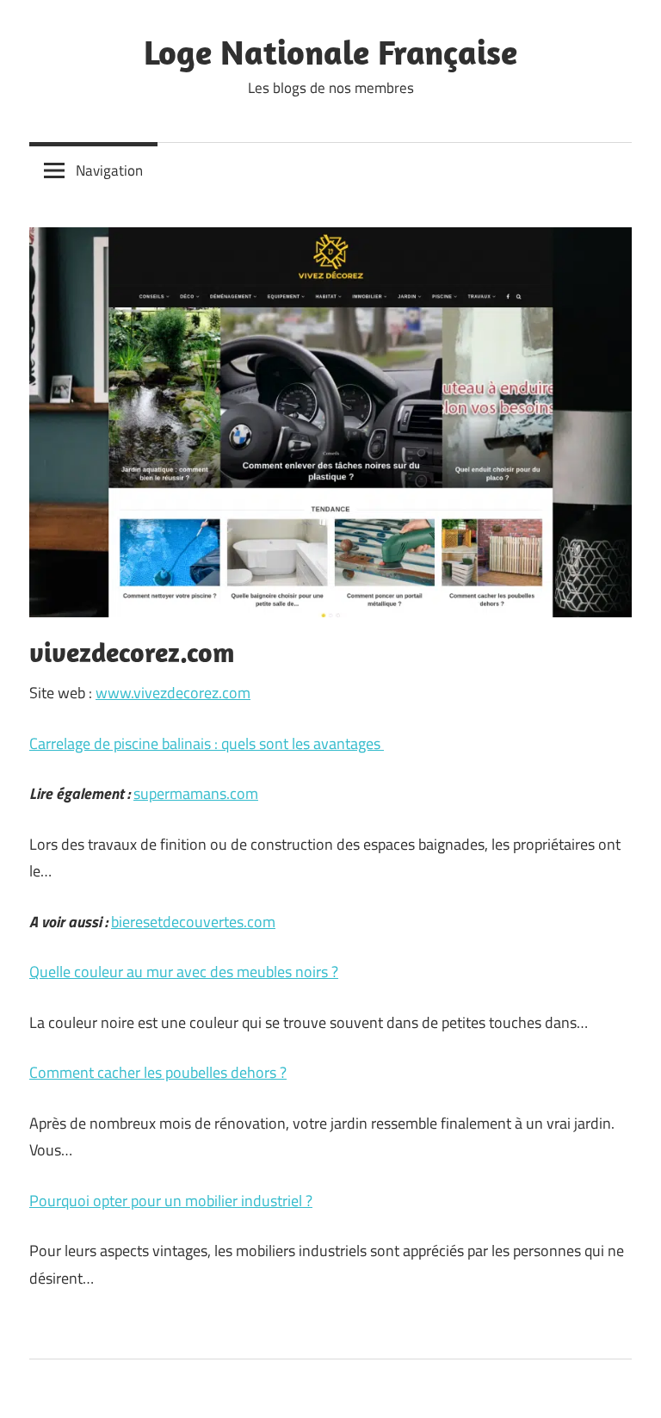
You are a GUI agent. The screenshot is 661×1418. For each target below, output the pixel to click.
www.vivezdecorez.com (173, 692)
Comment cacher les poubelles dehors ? (158, 1072)
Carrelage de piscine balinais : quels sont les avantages (206, 743)
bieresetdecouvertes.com (193, 921)
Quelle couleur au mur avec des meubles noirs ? (183, 971)
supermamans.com (195, 793)
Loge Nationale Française (330, 51)
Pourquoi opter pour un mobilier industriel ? (170, 1200)
